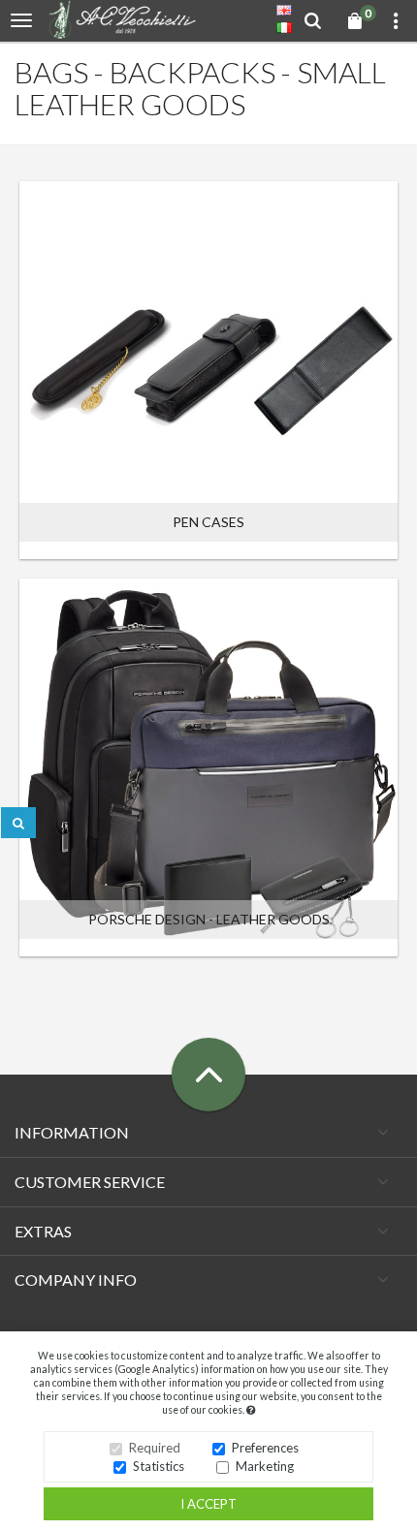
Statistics (158, 1466)
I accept (208, 1504)
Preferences (265, 1447)
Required (154, 1447)
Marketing (265, 1466)
